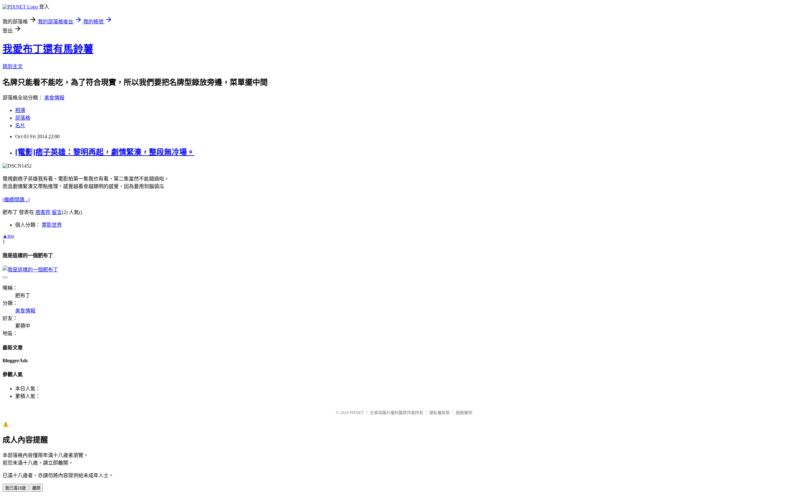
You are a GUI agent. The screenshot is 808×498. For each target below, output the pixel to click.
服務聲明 (464, 412)
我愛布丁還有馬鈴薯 (48, 49)
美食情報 (54, 97)
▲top (8, 236)
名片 (20, 125)
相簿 (20, 110)
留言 (57, 212)
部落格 (22, 118)
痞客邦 (42, 212)
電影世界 (52, 225)
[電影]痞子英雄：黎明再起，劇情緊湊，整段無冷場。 (104, 152)
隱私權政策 (439, 412)
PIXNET (357, 412)
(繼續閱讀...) (16, 199)
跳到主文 (13, 66)
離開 (36, 488)
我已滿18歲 (15, 488)
